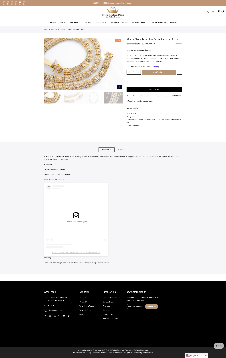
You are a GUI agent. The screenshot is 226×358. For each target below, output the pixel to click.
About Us (83, 298)
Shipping (130, 50)
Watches (88, 22)
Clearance (101, 22)
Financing (106, 306)
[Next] (119, 64)
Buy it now (154, 89)
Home (46, 30)
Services (173, 22)
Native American (159, 22)
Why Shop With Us (86, 306)
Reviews (121, 150)
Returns (106, 310)
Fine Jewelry (75, 22)
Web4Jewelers (142, 350)
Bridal (63, 22)
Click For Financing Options (54, 169)
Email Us (51, 305)
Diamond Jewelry (140, 22)
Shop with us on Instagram (54, 179)
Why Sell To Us (85, 310)
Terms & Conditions (110, 318)
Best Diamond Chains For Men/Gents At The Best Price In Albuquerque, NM (154, 121)
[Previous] (48, 64)
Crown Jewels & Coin (101, 350)
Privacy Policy (108, 314)
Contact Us (83, 302)
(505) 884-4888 (100, 3)
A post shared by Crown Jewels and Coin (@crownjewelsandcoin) (76, 252)
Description (106, 150)
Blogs (81, 314)
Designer (52, 22)
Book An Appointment (111, 298)
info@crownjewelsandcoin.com (120, 3)
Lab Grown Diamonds (119, 22)
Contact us (48, 174)
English (194, 355)
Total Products (133, 125)
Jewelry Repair (108, 302)
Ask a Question (133, 108)
